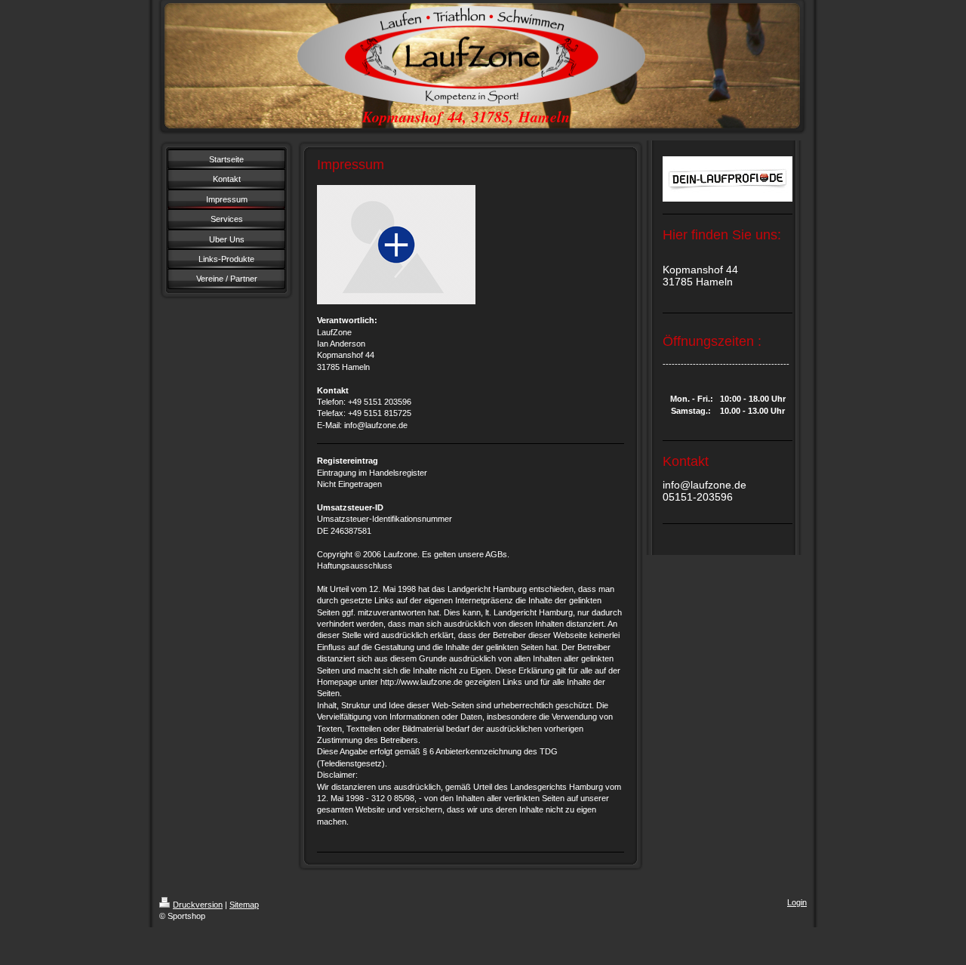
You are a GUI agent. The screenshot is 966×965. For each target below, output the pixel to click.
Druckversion (198, 904)
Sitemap (244, 904)
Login (797, 902)
